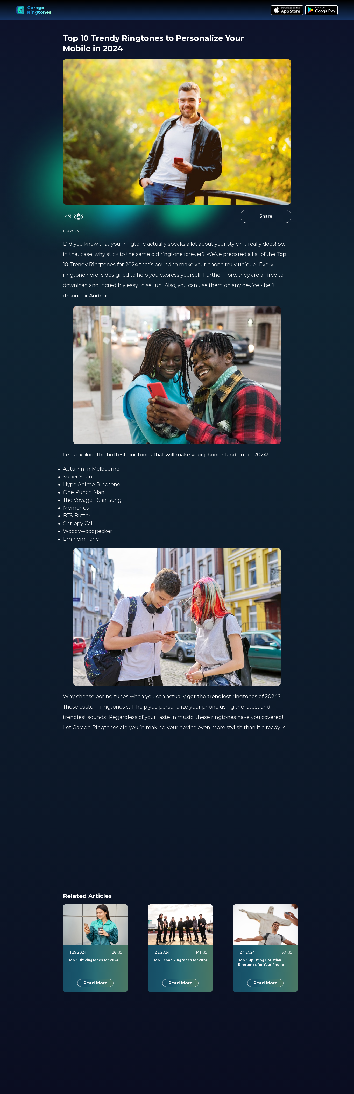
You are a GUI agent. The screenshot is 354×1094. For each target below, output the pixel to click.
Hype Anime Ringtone (91, 484)
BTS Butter (77, 515)
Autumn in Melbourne (91, 469)
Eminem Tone (81, 539)
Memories (76, 508)
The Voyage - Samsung (92, 500)
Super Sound (79, 477)
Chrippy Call (78, 523)
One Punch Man (83, 492)
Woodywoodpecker (87, 531)
